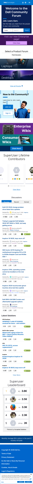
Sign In (8, 113)
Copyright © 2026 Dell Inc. (10, 450)
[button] (5, 217)
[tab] (7, 201)
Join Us (8, 107)
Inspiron (26, 212)
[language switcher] (25, 2)
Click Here (16, 43)
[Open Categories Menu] (29, 2)
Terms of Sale (6, 453)
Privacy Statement (7, 457)
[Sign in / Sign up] (23, 2)
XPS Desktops (13, 306)
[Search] (27, 30)
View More (16, 189)
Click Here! (16, 148)
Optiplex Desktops (14, 230)
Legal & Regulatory (8, 471)
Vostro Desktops (14, 261)
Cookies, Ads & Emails (9, 467)
